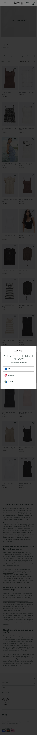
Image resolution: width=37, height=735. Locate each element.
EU (9, 369)
